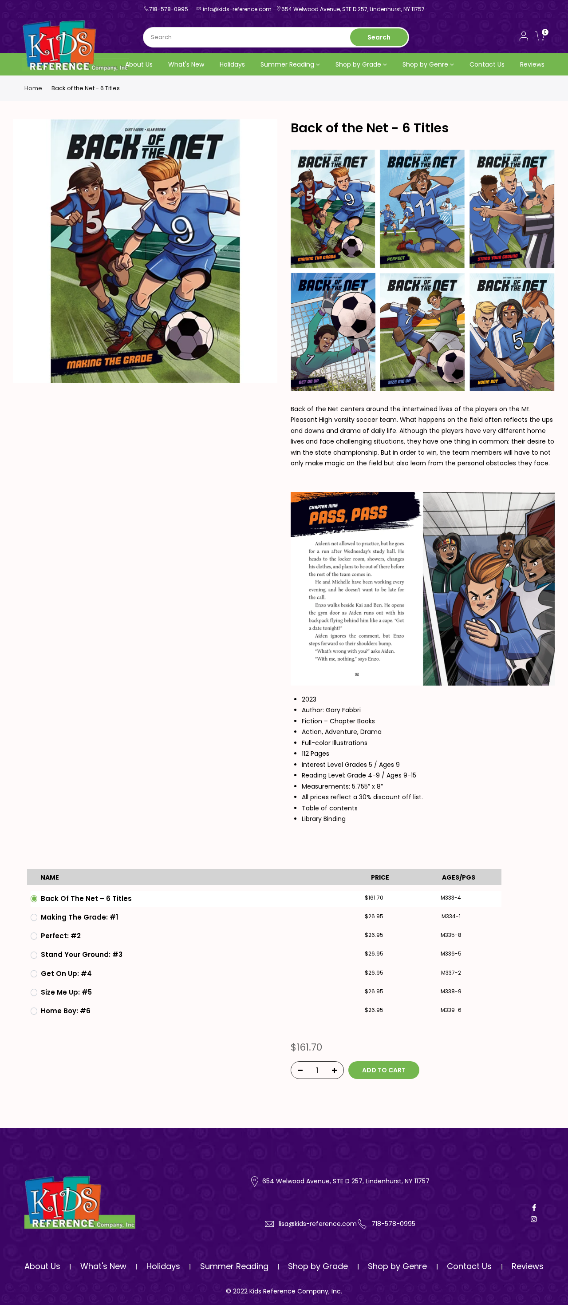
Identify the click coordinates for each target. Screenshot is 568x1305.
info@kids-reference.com (237, 9)
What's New (186, 64)
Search (378, 37)
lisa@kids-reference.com (318, 1223)
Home (33, 88)
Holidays (232, 64)
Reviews (532, 64)
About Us (139, 64)
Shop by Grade (358, 64)
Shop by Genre (425, 64)
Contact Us (487, 64)
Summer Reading (287, 64)
